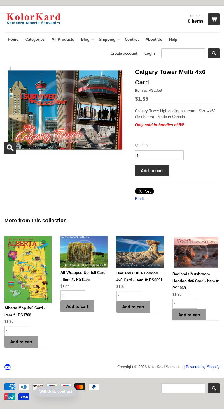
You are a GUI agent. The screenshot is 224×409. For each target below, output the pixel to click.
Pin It (139, 198)
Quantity (141, 145)
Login (149, 53)
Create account (124, 53)
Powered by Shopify (203, 367)
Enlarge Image (10, 148)
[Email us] (8, 367)
